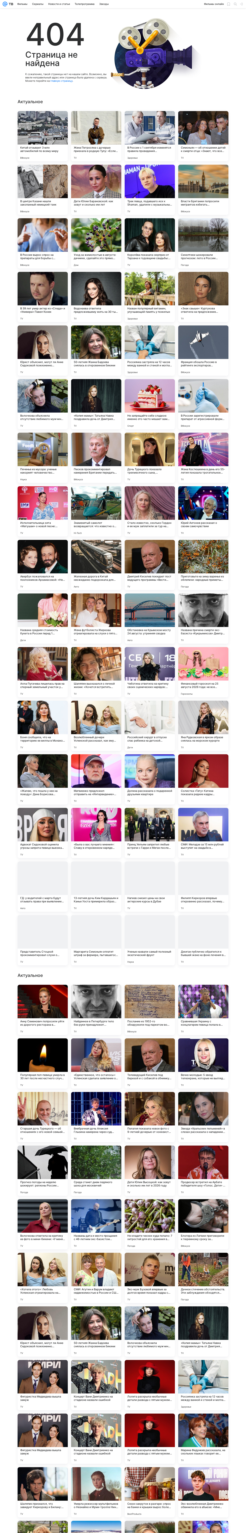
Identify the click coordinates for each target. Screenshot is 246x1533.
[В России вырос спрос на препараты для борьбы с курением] (43, 243)
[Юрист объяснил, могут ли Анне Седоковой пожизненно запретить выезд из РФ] (43, 350)
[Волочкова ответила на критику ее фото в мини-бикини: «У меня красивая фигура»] (43, 1331)
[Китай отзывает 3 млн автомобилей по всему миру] (43, 136)
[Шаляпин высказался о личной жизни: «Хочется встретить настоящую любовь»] (96, 672)
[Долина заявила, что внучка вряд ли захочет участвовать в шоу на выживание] (96, 994)
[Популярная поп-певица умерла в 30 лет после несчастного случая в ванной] (43, 1171)
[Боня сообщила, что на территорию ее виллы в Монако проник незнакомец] (43, 726)
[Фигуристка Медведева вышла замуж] (43, 1492)
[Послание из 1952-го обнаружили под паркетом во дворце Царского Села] (150, 1117)
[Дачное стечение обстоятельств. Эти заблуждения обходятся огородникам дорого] (203, 1385)
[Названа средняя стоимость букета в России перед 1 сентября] (43, 618)
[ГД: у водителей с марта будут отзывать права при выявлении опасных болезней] (43, 886)
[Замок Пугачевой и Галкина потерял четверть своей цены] (203, 994)
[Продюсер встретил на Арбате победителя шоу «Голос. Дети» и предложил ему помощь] (203, 1278)
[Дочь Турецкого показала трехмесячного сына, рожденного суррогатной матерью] (150, 458)
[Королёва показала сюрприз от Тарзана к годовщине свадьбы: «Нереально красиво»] (150, 243)
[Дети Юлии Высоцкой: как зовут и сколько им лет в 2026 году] (150, 1278)
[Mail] (5, 4)
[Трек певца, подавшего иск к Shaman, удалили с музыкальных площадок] (150, 190)
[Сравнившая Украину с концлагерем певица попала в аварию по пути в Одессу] (203, 1117)
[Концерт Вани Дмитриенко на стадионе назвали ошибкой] (96, 1492)
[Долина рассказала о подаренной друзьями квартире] (150, 779)
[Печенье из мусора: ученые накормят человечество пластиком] (43, 458)
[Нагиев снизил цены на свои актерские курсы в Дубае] (150, 886)
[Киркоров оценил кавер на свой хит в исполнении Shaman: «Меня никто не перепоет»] (96, 1047)
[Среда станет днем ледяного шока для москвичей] (96, 1278)
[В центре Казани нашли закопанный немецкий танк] (43, 190)
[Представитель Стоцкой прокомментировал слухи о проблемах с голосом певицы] (43, 940)
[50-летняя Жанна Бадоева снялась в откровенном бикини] (96, 350)
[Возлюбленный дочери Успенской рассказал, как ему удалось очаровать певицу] (96, 726)
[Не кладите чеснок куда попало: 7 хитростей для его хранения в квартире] (150, 1331)
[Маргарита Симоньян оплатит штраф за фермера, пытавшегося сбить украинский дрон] (96, 940)
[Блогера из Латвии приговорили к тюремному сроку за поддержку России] (203, 1331)
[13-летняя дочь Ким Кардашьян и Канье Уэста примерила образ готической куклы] (96, 886)
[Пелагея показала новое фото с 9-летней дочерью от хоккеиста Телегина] (150, 1224)
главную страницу (61, 80)
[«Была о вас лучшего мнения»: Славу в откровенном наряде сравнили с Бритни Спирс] (96, 833)
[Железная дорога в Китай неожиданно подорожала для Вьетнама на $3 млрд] (96, 565)
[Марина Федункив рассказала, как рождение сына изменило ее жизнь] (203, 1047)
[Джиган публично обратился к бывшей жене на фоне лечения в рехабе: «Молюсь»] (203, 940)
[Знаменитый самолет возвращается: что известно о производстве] (96, 511)
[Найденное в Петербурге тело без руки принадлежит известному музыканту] (96, 1117)
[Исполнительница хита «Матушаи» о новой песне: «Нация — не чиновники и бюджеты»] (43, 511)
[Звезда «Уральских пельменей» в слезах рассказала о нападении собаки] (203, 1224)
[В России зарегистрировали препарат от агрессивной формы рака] (203, 404)
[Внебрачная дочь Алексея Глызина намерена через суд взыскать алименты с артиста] (96, 1224)
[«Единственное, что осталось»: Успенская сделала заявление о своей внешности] (96, 1171)
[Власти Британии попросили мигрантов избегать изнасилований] (203, 190)
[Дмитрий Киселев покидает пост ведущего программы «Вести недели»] (150, 565)
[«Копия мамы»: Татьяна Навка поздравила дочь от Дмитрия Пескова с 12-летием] (96, 404)
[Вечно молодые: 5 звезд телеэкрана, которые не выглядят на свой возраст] (203, 1171)
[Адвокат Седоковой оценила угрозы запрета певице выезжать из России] (43, 833)
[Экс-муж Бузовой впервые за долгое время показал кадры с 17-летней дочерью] (150, 1385)
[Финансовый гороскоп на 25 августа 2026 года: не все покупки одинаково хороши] (203, 672)
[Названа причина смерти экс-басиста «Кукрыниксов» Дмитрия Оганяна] (203, 618)
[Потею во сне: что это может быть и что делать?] (43, 1047)
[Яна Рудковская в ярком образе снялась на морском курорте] (203, 726)
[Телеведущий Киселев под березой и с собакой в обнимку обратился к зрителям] (150, 1171)
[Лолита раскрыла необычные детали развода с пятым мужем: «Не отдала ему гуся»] (150, 1492)
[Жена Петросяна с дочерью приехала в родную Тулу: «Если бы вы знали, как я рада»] (96, 136)
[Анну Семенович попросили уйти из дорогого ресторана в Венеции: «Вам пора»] (43, 1117)
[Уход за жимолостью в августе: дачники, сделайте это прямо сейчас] (96, 243)
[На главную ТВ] (10, 4)
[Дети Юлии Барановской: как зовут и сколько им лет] (96, 190)
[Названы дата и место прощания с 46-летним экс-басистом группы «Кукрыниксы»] (96, 1331)
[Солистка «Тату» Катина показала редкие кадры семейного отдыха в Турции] (203, 779)
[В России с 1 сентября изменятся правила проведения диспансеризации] (150, 136)
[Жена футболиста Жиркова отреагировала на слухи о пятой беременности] (96, 618)
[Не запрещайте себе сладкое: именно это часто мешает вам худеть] (150, 404)
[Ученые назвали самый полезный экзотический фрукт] (150, 940)
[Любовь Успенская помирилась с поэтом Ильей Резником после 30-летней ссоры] (150, 994)
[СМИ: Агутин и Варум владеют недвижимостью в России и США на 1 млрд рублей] (96, 1385)
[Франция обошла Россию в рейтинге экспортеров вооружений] (203, 350)
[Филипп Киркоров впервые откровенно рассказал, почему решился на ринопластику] (203, 886)
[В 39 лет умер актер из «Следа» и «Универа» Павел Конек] (43, 297)
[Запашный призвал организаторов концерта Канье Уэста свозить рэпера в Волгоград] (43, 994)
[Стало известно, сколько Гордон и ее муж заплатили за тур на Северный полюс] (150, 511)
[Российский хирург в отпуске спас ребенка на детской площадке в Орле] (150, 726)
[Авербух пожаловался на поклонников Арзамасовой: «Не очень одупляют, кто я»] (43, 565)
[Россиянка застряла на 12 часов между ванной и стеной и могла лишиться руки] (150, 350)
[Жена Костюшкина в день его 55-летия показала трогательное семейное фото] (203, 458)
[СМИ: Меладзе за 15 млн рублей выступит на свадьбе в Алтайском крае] (203, 833)
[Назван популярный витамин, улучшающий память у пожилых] (150, 297)
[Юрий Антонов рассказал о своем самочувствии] (203, 511)
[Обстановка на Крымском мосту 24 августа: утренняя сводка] (150, 618)
